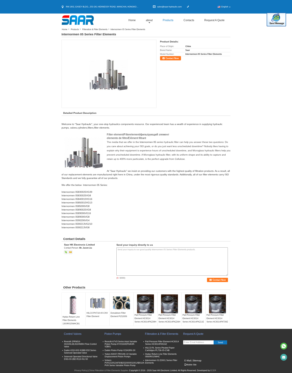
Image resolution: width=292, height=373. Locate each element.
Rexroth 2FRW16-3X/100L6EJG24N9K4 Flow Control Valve (80, 344)
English (224, 7)
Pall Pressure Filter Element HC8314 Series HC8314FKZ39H (145, 318)
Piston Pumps (112, 333)
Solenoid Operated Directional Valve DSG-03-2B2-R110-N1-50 (81, 357)
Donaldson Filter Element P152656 (119, 315)
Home (132, 20)
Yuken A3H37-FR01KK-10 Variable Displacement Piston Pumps (121, 355)
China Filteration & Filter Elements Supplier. (109, 370)
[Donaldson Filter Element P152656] (121, 302)
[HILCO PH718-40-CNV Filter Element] (97, 302)
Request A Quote (214, 20)
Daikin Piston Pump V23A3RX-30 (120, 350)
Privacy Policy (80, 370)
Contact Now (172, 58)
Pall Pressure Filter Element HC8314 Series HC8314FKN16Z (162, 342)
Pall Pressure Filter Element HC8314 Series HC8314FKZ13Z (193, 318)
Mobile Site (191, 365)
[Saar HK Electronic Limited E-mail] (70, 252)
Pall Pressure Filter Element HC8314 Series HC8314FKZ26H (169, 318)
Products (168, 20)
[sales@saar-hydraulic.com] (284, 357)
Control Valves (72, 333)
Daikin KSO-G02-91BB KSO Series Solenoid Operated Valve (80, 351)
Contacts (189, 20)
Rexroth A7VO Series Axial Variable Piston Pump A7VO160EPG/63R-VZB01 (121, 344)
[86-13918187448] (284, 346)
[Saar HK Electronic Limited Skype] (66, 252)
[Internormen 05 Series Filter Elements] (109, 74)
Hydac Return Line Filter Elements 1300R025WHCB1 (71, 320)
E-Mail (187, 360)
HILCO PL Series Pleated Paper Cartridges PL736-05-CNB (160, 349)
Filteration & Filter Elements (94, 29)
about (149, 20)
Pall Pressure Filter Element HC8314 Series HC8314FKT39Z (217, 318)
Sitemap (197, 360)
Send (220, 342)
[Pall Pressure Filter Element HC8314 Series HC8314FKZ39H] (145, 303)
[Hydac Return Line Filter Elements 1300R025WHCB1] (73, 304)
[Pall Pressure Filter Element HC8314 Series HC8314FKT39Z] (217, 303)
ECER (213, 370)
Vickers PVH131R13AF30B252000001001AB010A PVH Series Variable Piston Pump (124, 363)
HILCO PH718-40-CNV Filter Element (97, 315)
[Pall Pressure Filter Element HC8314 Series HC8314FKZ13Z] (193, 303)
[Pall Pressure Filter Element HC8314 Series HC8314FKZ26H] (169, 303)
